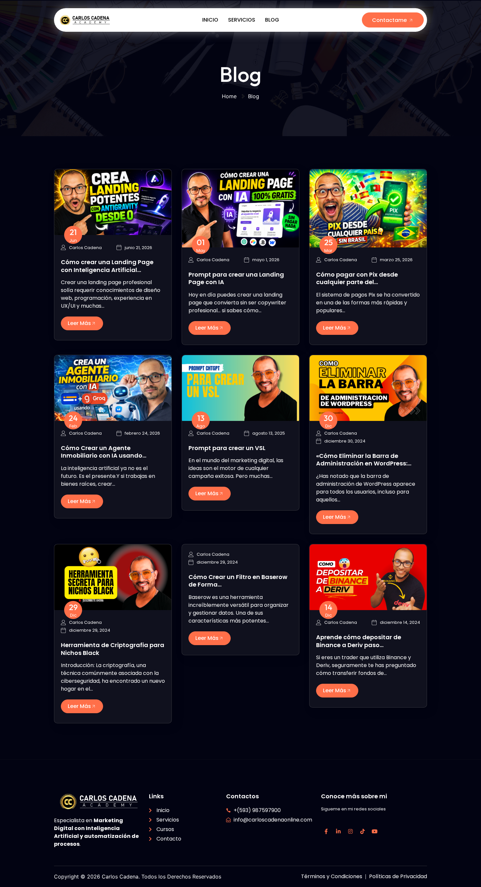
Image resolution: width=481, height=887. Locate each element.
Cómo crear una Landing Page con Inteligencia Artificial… (107, 266)
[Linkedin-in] (338, 831)
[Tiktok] (362, 831)
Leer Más (79, 323)
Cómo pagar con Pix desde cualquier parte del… (357, 278)
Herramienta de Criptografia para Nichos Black (112, 649)
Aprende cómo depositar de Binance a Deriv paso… (358, 641)
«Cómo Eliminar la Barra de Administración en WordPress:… (363, 459)
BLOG (272, 20)
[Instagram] (350, 831)
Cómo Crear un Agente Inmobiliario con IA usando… (103, 452)
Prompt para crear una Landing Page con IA (236, 278)
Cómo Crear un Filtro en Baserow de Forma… (237, 580)
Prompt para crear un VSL (226, 448)
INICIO (210, 20)
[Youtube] (374, 831)
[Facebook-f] (326, 831)
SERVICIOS (241, 20)
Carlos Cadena (85, 247)
